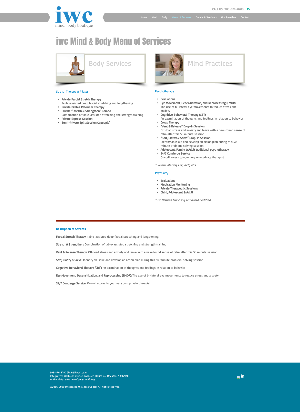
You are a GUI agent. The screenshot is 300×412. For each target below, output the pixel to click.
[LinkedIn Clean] (242, 376)
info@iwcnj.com (77, 372)
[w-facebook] (238, 377)
